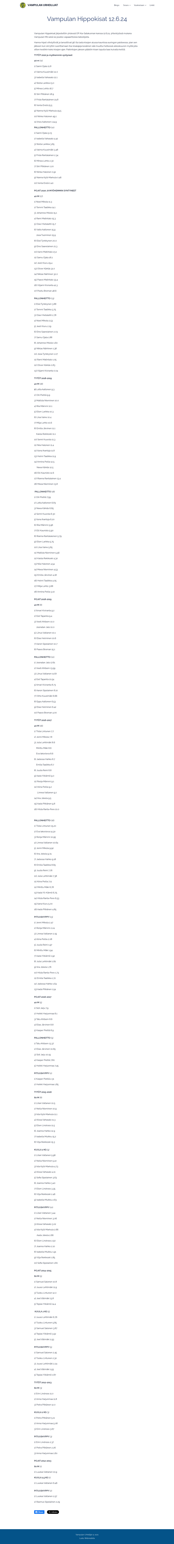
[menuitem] (117, 5)
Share (40, 1512)
